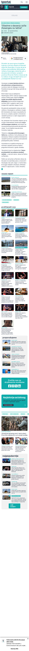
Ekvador (16, 200)
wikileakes (5, 202)
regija (23, 414)
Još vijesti (13, 506)
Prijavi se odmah (8, 405)
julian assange (6, 200)
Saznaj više (14, 649)
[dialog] (14, 644)
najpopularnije (10, 456)
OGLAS (14, 15)
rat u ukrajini (14, 414)
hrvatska (5, 414)
